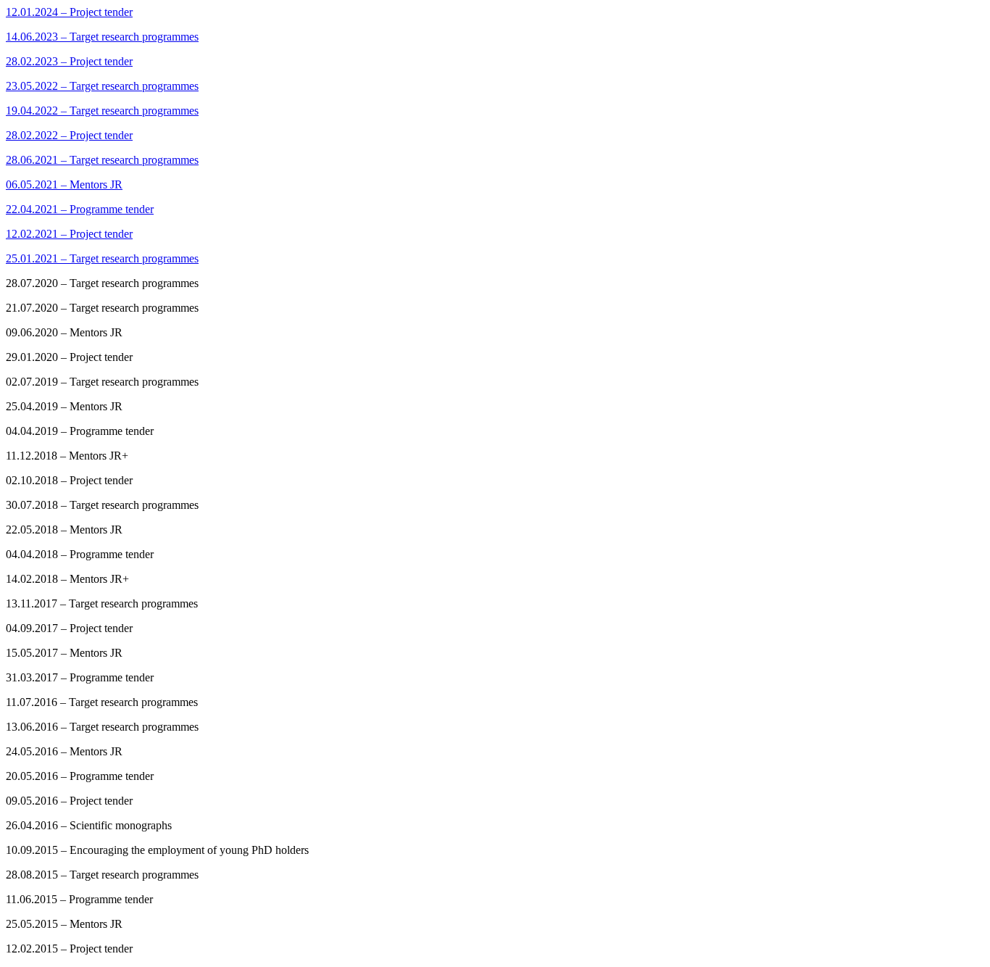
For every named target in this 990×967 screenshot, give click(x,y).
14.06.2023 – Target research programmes (102, 36)
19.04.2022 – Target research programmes (102, 110)
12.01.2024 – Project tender (69, 12)
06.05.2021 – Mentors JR (64, 184)
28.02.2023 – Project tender (69, 61)
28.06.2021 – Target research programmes (102, 160)
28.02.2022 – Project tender (69, 135)
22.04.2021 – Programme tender (80, 209)
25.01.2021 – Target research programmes (102, 258)
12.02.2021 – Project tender (69, 234)
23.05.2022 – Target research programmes (102, 86)
